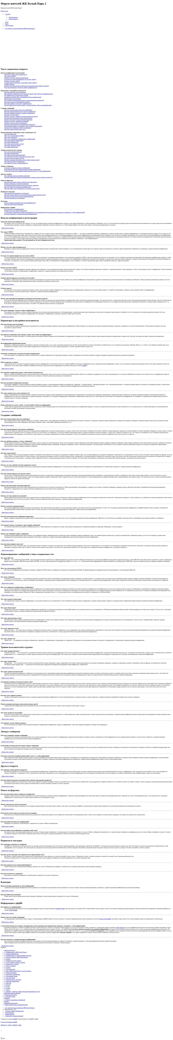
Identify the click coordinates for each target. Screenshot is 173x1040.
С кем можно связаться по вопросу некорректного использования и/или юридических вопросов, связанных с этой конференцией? (44, 212)
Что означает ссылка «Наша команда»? (16, 163)
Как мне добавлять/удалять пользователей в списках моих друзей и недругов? (28, 177)
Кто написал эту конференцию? (14, 209)
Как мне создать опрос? (11, 115)
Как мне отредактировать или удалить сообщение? (20, 111)
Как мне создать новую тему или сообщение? (18, 110)
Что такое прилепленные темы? (14, 144)
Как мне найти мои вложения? (13, 204)
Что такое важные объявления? (13, 140)
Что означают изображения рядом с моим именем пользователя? (24, 100)
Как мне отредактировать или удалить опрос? (18, 118)
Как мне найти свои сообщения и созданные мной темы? (22, 188)
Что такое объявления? (11, 142)
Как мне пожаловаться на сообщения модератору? (19, 124)
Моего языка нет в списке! (12, 99)
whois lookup (119, 927)
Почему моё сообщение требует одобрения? (17, 128)
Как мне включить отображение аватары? (17, 102)
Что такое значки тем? (11, 147)
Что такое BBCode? (10, 134)
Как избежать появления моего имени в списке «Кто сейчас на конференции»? (28, 94)
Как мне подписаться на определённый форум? (19, 196)
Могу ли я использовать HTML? (14, 135)
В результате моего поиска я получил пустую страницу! (21, 185)
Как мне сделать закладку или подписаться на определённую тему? (25, 195)
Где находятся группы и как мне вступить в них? (19, 156)
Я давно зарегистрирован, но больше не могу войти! (20, 82)
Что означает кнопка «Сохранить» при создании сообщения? (23, 126)
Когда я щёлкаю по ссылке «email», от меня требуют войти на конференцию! (28, 105)
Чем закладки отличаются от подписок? (16, 193)
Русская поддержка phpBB (9, 1022)
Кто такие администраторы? (13, 152)
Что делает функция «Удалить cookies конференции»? (20, 87)
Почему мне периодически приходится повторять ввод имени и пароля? (26, 86)
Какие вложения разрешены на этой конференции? (20, 203)
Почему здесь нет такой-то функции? (15, 211)
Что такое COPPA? (10, 76)
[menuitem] (13, 17)
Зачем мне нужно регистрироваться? (15, 74)
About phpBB (13, 910)
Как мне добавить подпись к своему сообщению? (19, 113)
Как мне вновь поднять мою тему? (15, 129)
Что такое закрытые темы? (12, 145)
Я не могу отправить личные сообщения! (17, 168)
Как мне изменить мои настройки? (15, 92)
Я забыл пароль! (9, 84)
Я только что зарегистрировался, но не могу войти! (20, 79)
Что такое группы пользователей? (14, 155)
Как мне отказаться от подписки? (14, 198)
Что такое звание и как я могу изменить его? (18, 103)
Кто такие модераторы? (11, 153)
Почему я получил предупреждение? (15, 123)
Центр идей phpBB (105, 919)
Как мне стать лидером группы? (14, 158)
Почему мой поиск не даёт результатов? (16, 183)
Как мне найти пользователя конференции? (17, 187)
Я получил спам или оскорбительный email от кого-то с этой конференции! (27, 171)
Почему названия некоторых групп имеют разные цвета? (22, 160)
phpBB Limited (60, 908)
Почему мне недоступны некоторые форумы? (18, 119)
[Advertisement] (86, 53)
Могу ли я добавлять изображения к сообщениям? (19, 139)
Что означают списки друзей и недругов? (17, 176)
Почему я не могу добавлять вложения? (16, 121)
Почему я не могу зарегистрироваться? (16, 78)
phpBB (84, 365)
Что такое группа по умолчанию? (14, 161)
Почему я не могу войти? (12, 81)
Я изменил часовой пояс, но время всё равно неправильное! (22, 97)
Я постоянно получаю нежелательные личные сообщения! (22, 169)
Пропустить (4, 11)
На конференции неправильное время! (16, 95)
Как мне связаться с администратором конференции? (20, 214)
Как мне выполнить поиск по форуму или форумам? (20, 182)
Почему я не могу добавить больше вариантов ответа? (21, 116)
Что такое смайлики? (10, 137)
